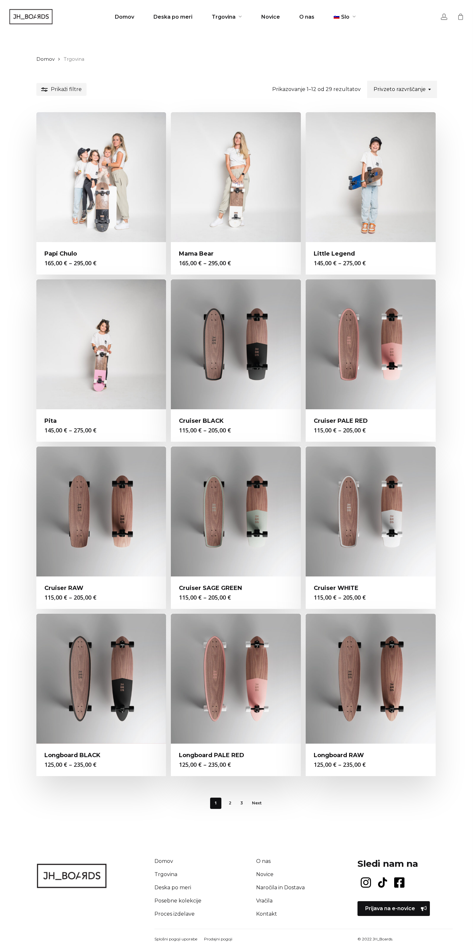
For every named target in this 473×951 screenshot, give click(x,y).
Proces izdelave (174, 914)
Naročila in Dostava (280, 887)
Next (257, 803)
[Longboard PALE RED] (236, 679)
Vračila (264, 901)
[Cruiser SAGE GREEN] (236, 511)
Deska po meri (172, 887)
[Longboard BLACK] (101, 679)
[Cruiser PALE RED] (371, 344)
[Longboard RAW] (371, 679)
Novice (265, 874)
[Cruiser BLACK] (236, 344)
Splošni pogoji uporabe (175, 939)
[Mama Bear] (236, 177)
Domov (45, 59)
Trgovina (165, 874)
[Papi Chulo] (101, 177)
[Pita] (101, 344)
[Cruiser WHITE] (371, 511)
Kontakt (266, 914)
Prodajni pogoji (218, 939)
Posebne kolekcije (177, 901)
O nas (263, 861)
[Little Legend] (371, 177)
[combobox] (402, 89)
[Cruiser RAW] (101, 511)
